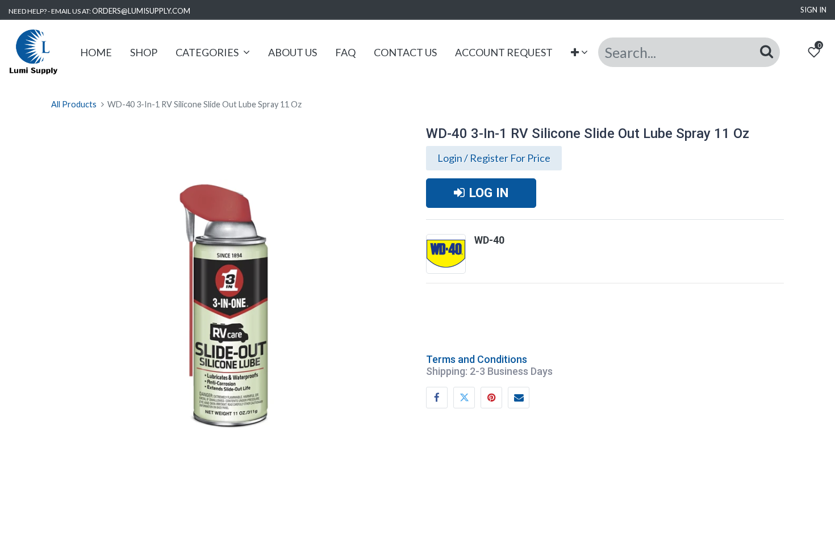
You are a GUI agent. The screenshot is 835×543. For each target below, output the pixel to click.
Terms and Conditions (476, 359)
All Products (74, 104)
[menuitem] (96, 52)
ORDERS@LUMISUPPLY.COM (141, 10)
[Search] (766, 51)
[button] (580, 52)
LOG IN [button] (488, 192)
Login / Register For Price (493, 158)
